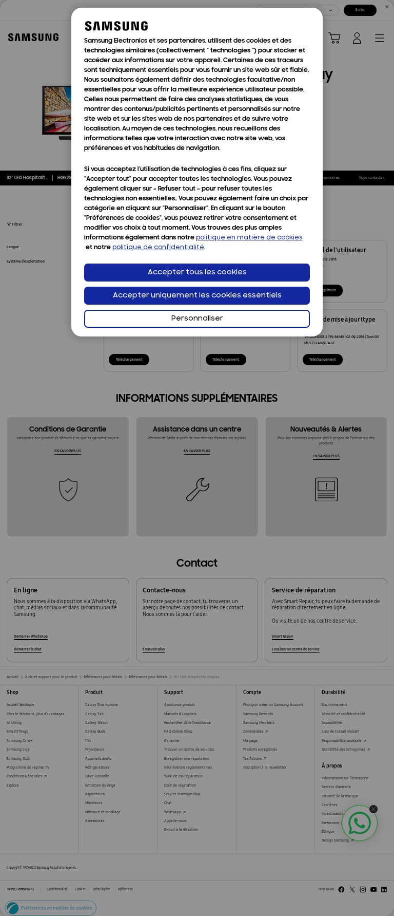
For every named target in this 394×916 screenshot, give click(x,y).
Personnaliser (197, 319)
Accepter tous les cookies (197, 272)
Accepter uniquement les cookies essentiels (197, 296)
